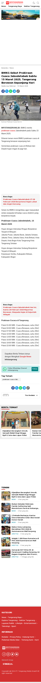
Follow (34, 369)
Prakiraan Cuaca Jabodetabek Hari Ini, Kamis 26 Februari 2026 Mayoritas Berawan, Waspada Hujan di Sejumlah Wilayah (20, 310)
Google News (25, 357)
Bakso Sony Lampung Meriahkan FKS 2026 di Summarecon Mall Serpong (24, 529)
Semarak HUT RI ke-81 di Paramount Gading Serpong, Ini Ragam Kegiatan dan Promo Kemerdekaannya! (26, 553)
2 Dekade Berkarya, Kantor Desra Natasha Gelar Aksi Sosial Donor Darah (26, 517)
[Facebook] (3, 91)
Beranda (4, 68)
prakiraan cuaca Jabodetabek (12, 379)
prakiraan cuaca (8, 131)
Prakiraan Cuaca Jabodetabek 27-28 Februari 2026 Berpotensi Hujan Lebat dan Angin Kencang (20, 201)
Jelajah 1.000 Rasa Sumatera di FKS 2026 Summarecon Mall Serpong (25, 540)
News (12, 68)
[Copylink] (18, 91)
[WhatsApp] (10, 91)
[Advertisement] (20, 41)
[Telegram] (14, 91)
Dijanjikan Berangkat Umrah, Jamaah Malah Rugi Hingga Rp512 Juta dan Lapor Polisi (15, 433)
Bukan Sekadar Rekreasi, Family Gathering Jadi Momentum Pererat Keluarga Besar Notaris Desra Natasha (25, 507)
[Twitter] (7, 91)
